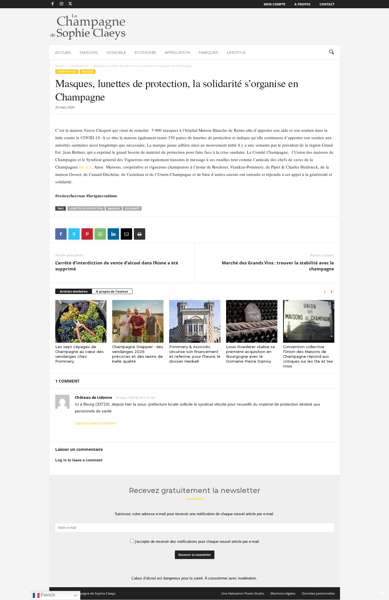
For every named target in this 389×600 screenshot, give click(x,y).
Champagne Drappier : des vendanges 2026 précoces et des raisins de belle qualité (137, 353)
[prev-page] (324, 292)
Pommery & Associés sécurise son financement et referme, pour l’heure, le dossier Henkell (194, 353)
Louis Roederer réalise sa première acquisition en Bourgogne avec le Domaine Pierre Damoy (250, 353)
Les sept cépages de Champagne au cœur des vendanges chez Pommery (79, 353)
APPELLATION (177, 52)
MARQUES (208, 52)
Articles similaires (73, 291)
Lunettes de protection (86, 208)
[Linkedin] (113, 234)
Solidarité (132, 208)
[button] (331, 52)
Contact (327, 4)
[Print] (139, 234)
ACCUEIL (63, 52)
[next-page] (331, 292)
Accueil (60, 66)
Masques (114, 208)
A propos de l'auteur (112, 291)
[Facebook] (52, 4)
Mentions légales (283, 593)
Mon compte (274, 4)
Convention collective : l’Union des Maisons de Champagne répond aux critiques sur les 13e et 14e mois (308, 356)
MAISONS (89, 52)
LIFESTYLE (236, 52)
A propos (302, 4)
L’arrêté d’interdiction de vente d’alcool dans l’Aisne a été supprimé (116, 266)
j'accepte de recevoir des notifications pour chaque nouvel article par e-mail (196, 541)
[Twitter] (74, 234)
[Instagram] (61, 4)
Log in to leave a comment (95, 423)
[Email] (126, 234)
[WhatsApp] (100, 234)
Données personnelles (318, 593)
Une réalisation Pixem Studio (242, 593)
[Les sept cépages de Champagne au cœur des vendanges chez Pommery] (81, 321)
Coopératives (79, 66)
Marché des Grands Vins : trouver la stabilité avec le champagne (278, 266)
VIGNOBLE (116, 52)
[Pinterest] (87, 234)
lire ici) (85, 167)
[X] (70, 4)
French (47, 595)
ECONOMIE (145, 52)
